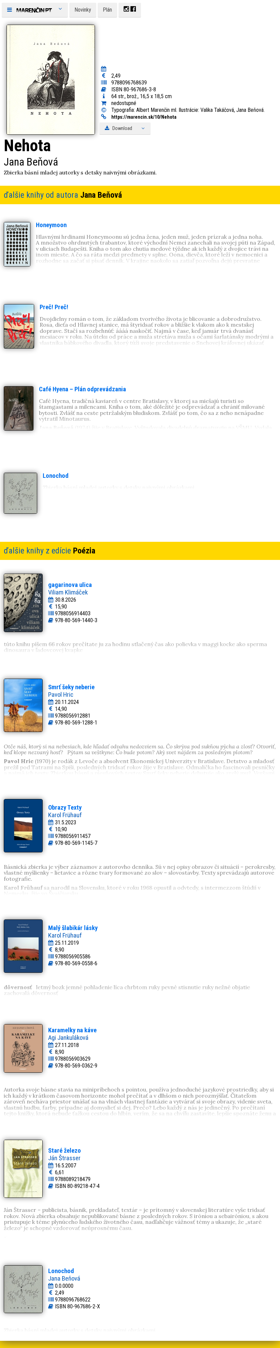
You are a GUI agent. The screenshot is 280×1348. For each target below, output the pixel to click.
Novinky (82, 9)
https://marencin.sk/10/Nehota (144, 117)
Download (121, 128)
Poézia (84, 550)
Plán (107, 9)
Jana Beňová (101, 195)
